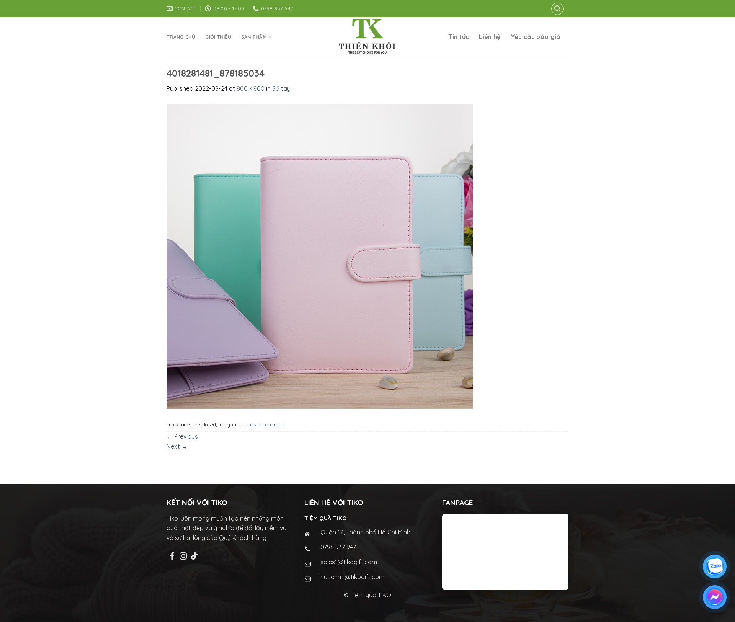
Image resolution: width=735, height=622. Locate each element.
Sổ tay (281, 88)
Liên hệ (489, 37)
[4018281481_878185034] (320, 255)
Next (177, 446)
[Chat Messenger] (715, 597)
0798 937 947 (338, 547)
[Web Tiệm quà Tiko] (367, 36)
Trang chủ (181, 37)
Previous (182, 436)
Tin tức (458, 37)
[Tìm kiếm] (557, 9)
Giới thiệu (218, 37)
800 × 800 (251, 88)
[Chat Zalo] (715, 566)
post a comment (265, 424)
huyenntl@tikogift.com (352, 577)
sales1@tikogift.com (348, 562)
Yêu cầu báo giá (535, 37)
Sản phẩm (254, 37)
